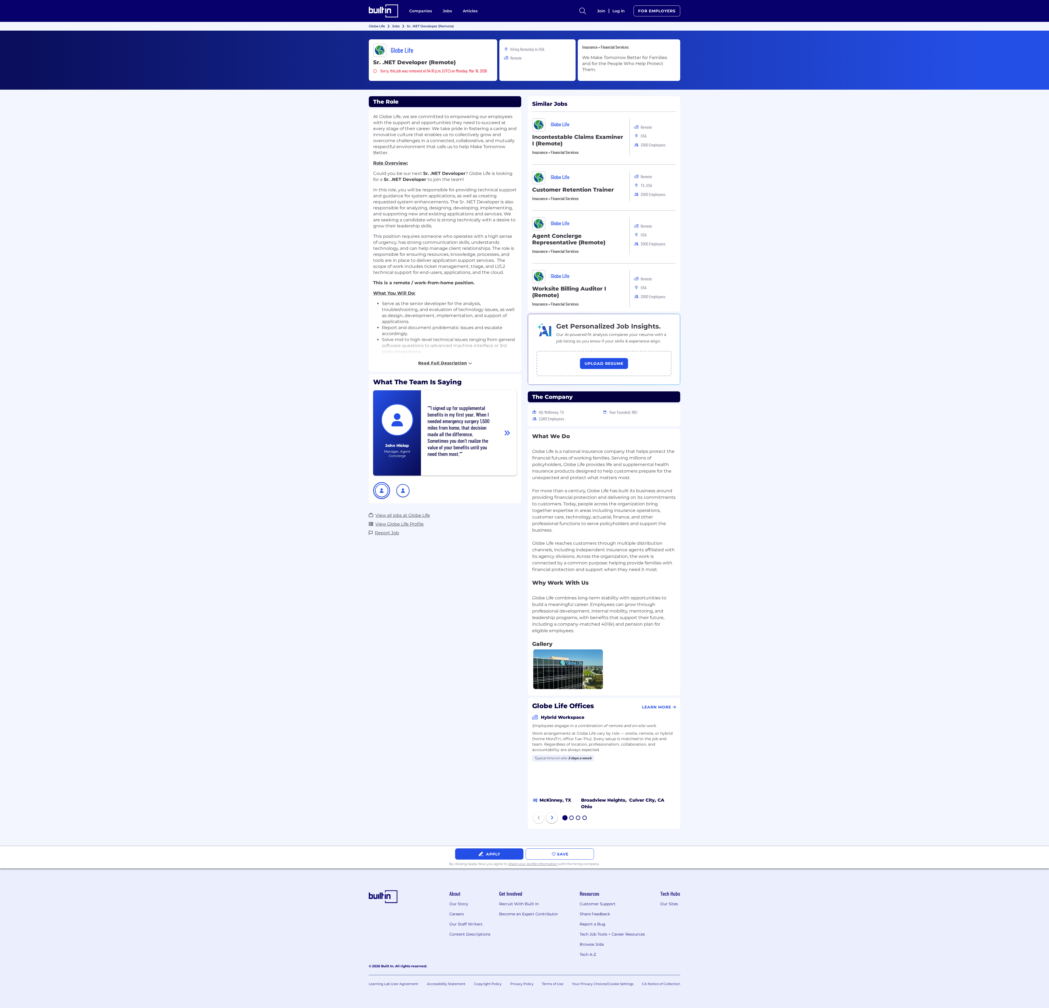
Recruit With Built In (519, 903)
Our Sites (669, 903)
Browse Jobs (592, 944)
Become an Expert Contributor (528, 914)
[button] (381, 490)
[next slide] (551, 817)
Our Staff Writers (465, 924)
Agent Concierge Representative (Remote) (568, 239)
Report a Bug (592, 924)
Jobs (447, 10)
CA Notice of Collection (661, 984)
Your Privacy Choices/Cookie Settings (602, 984)
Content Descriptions (469, 934)
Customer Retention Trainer (573, 189)
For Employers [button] (657, 10)
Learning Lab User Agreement (393, 984)
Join (601, 10)
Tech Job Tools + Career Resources (612, 934)
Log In (618, 10)
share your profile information (533, 864)
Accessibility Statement (446, 984)
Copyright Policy (488, 984)
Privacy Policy (522, 984)
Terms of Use (552, 984)
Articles (470, 10)
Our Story (458, 903)
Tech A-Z (588, 954)
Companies (420, 10)
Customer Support (597, 903)
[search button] (582, 10)
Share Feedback (595, 914)
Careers (456, 914)
